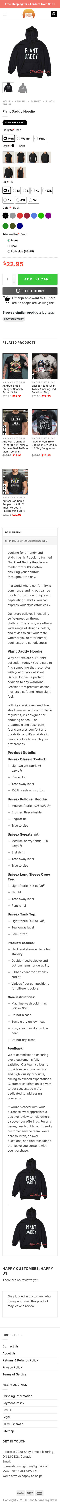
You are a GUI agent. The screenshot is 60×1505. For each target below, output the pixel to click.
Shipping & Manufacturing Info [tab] (26, 541)
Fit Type (8, 130)
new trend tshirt (14, 319)
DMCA (7, 1410)
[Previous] (8, 52)
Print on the (10, 234)
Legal (6, 1417)
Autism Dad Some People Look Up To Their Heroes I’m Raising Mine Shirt (13, 506)
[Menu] (4, 14)
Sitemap (8, 1431)
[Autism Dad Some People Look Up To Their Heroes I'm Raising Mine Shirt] (15, 481)
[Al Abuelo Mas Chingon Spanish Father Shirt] (15, 366)
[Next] (52, 52)
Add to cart (38, 279)
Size (6, 182)
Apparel (20, 101)
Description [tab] (13, 532)
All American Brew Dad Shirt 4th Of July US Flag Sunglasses (45, 445)
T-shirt (36, 101)
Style (8, 146)
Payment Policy (13, 1403)
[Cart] (54, 14)
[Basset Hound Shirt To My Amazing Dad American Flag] (44, 366)
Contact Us (10, 1346)
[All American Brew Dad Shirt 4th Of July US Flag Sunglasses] (44, 422)
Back (14, 246)
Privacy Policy (12, 1367)
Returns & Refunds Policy (20, 1360)
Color (6, 207)
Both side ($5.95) (22, 251)
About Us (9, 1353)
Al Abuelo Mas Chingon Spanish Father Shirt (12, 389)
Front (14, 240)
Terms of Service (14, 1374)
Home (6, 101)
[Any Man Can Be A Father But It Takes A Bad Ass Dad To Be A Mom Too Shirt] (15, 422)
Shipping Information (17, 1396)
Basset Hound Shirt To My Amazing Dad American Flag (44, 389)
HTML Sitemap (12, 1424)
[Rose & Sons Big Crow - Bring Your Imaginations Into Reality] (29, 14)
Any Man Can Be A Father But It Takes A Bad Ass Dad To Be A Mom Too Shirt (15, 446)
